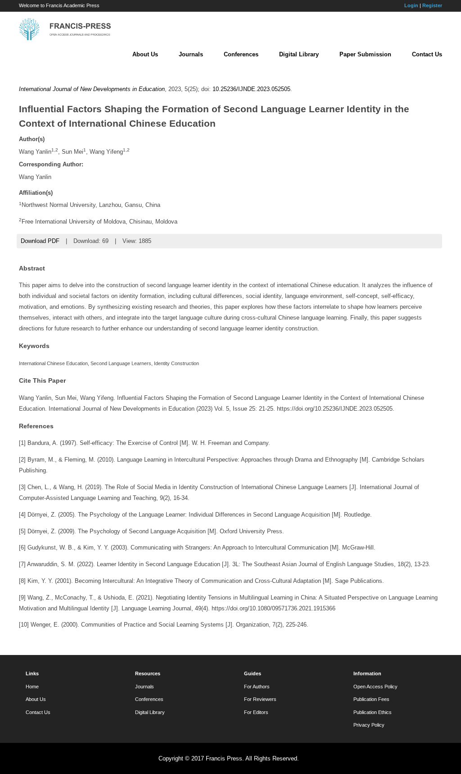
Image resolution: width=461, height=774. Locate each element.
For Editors (256, 712)
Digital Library (299, 54)
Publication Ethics (372, 712)
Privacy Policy (368, 725)
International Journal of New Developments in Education (92, 89)
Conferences (241, 54)
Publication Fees (371, 699)
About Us (145, 54)
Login (411, 5)
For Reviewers (260, 699)
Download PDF (40, 241)
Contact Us (427, 54)
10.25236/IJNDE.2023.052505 (251, 89)
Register (432, 5)
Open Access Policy (375, 686)
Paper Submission (365, 54)
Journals (191, 54)
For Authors (257, 686)
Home (32, 686)
